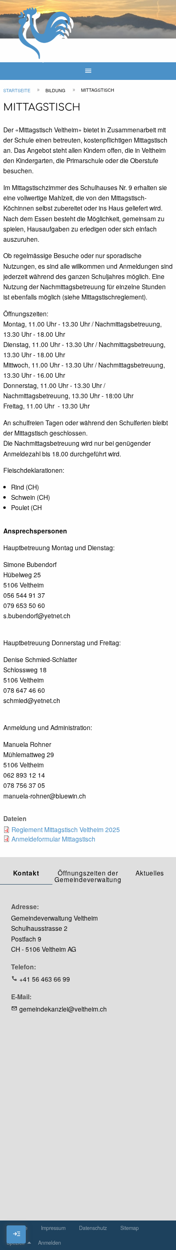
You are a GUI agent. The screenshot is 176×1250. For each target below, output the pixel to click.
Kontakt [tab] (26, 873)
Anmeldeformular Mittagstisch (53, 838)
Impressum (53, 1228)
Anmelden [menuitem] (49, 1242)
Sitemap (129, 1228)
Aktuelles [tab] (149, 872)
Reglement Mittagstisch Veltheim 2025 (65, 829)
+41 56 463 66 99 (44, 978)
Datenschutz (93, 1228)
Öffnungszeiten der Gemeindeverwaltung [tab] (87, 876)
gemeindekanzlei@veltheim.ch (63, 1008)
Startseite (16, 90)
